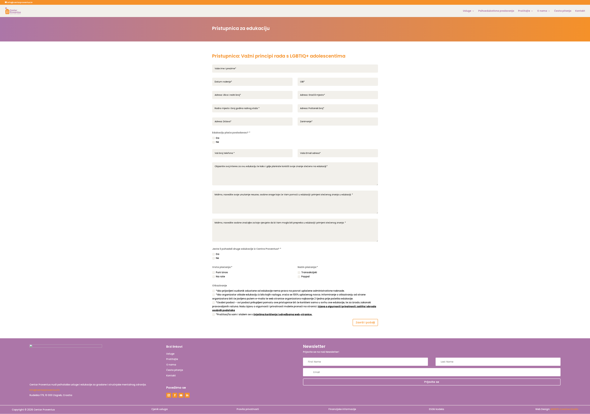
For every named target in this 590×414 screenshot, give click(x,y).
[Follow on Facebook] (174, 395)
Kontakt (580, 11)
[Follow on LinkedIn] (187, 395)
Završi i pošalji (365, 322)
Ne (217, 142)
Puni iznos (222, 272)
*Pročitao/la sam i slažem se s (264, 314)
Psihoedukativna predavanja (496, 11)
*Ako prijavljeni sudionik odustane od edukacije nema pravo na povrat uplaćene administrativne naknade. (280, 290)
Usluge (467, 11)
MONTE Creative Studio (564, 409)
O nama (542, 11)
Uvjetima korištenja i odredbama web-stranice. (282, 314)
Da (217, 138)
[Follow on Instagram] (168, 395)
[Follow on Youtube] (181, 395)
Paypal (305, 276)
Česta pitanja (562, 11)
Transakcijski (309, 272)
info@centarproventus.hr (45, 390)
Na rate (220, 276)
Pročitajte (524, 11)
